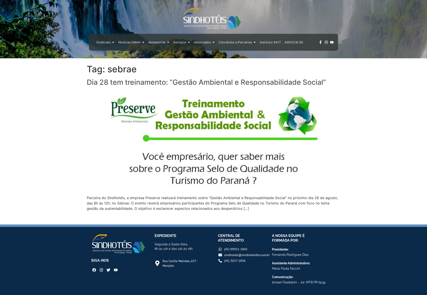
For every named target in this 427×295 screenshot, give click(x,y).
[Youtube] (332, 42)
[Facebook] (94, 270)
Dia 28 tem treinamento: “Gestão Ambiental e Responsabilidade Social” (206, 82)
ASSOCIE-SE (293, 42)
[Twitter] (108, 270)
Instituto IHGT (270, 42)
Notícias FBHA (129, 42)
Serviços (179, 42)
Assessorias (157, 42)
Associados (202, 42)
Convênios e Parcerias (235, 42)
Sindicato (103, 42)
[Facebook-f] (320, 42)
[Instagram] (326, 42)
